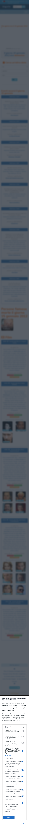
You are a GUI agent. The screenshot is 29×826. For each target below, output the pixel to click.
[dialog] (14, 761)
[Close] (25, 698)
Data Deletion (5, 823)
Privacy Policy (23, 823)
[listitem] (14, 727)
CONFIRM (9, 817)
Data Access (14, 823)
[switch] (23, 731)
